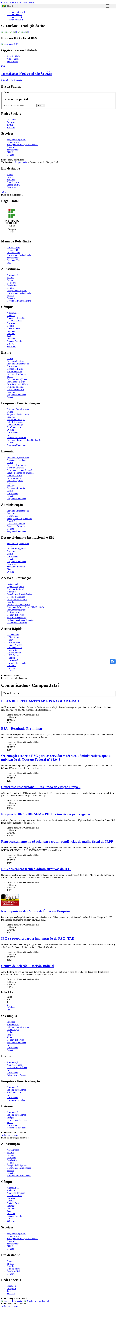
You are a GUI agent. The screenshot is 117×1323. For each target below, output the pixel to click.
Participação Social (15, 589)
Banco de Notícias (15, 260)
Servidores (11, 602)
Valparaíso (11, 346)
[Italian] (19, 32)
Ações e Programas (15, 586)
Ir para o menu (14, 14)
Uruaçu (10, 344)
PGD (9, 263)
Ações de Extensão (15, 467)
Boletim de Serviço (15, 615)
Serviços (11, 392)
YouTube (11, 1293)
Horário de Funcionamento (19, 301)
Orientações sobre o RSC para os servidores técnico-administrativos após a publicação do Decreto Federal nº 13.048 (56, 757)
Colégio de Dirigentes (17, 290)
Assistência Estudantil (17, 460)
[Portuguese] (3, 32)
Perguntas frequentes (16, 139)
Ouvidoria (11, 147)
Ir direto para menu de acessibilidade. (18, 2)
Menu (4, 192)
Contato (10, 155)
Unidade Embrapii (15, 424)
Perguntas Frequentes (16, 394)
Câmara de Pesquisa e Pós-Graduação (24, 440)
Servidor (11, 179)
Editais (10, 376)
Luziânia (11, 338)
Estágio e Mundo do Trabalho (20, 473)
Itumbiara (11, 333)
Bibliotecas (13, 637)
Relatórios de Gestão (16, 617)
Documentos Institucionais (19, 255)
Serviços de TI (15, 647)
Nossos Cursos (13, 247)
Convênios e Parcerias (17, 1120)
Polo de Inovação (15, 422)
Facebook (11, 1286)
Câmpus (10, 280)
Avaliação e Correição (17, 622)
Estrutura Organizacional (18, 363)
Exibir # (7, 693)
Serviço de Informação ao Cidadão (22, 144)
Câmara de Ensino (15, 369)
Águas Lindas (13, 313)
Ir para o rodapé (15, 19)
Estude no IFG (13, 185)
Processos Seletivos (15, 361)
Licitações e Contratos (17, 599)
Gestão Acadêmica (15, 389)
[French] (11, 32)
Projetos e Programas (16, 374)
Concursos (11, 187)
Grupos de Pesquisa (16, 1100)
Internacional (14, 642)
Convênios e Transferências (19, 594)
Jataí (9, 336)
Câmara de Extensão (16, 488)
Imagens (12, 668)
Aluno (10, 174)
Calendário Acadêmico (17, 379)
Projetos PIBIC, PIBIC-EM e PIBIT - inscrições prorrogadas (45, 814)
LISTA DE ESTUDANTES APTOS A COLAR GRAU (40, 701)
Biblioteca (11, 1032)
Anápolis (11, 315)
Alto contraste (13, 59)
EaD (10, 640)
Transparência (13, 149)
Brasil (10, 6)
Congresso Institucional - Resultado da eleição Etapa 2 (40, 787)
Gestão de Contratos (16, 523)
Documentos (12, 366)
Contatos (11, 298)
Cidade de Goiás (14, 320)
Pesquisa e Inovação (16, 419)
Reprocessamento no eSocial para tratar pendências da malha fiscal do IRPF (57, 841)
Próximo (11, 1007)
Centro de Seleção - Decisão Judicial (27, 966)
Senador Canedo (14, 341)
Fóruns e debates (14, 371)
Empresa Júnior (14, 478)
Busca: (6, 105)
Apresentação (13, 275)
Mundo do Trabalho (17, 663)
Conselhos (11, 283)
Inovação (12, 650)
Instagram (11, 1288)
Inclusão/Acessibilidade (17, 384)
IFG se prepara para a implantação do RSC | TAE (37, 938)
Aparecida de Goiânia (17, 318)
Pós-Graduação (14, 427)
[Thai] (27, 32)
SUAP (10, 152)
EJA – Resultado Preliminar (22, 728)
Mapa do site (12, 61)
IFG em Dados (13, 252)
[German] (15, 32)
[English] (7, 32)
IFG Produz (13, 655)
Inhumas (11, 331)
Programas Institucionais (18, 414)
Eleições (10, 295)
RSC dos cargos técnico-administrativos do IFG (36, 869)
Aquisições (12, 521)
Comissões (12, 285)
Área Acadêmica (14, 1065)
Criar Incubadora (14, 475)
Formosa (11, 323)
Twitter (10, 1291)
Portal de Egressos (15, 480)
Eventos (10, 430)
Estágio (10, 1117)
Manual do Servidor (16, 566)
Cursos (10, 358)
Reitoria (10, 277)
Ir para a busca (14, 17)
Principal (11, 1022)
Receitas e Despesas (16, 526)
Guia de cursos (13, 182)
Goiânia (10, 326)
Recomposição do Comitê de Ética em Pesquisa (35, 911)
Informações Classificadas (18, 604)
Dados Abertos (13, 612)
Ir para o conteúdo (16, 12)
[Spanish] (23, 32)
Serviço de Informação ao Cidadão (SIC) (25, 607)
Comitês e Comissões (16, 437)
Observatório (14, 660)
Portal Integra (14, 652)
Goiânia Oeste (13, 328)
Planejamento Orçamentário (19, 518)
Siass (9, 569)
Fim (8, 1009)
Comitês (10, 288)
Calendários (13, 634)
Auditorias (11, 591)
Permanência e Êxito (16, 381)
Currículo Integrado (16, 387)
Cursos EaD (12, 250)
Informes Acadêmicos (16, 1075)
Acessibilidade (13, 56)
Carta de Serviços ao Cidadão (20, 620)
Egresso (10, 177)
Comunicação (13, 142)
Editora (11, 658)
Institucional (12, 584)
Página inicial (21, 162)
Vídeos (11, 670)
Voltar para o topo (9, 1135)
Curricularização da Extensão (20, 470)
